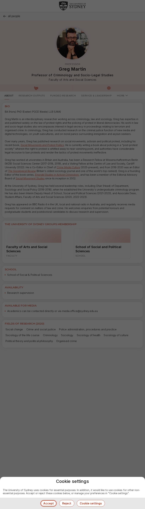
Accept (48, 503)
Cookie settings (91, 503)
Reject (66, 503)
